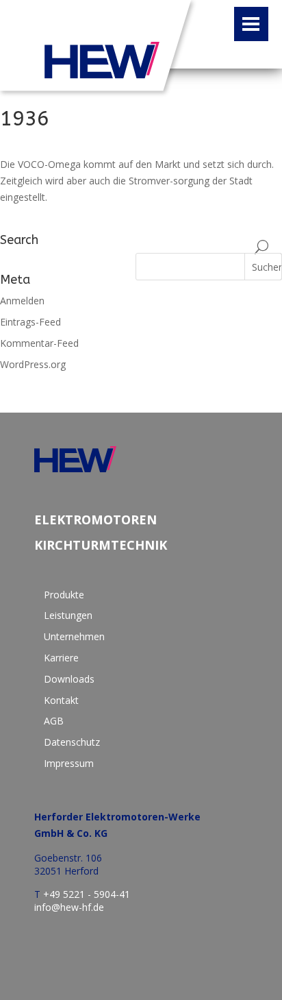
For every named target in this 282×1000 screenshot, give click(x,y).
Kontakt (61, 700)
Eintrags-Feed (30, 321)
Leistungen (68, 615)
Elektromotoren (95, 520)
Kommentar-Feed (39, 343)
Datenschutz (72, 741)
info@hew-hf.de (69, 907)
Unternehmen (74, 636)
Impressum (69, 763)
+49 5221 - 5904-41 (86, 894)
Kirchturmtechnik (100, 545)
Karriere (61, 657)
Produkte (64, 594)
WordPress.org (33, 364)
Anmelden (22, 300)
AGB (54, 720)
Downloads (69, 678)
